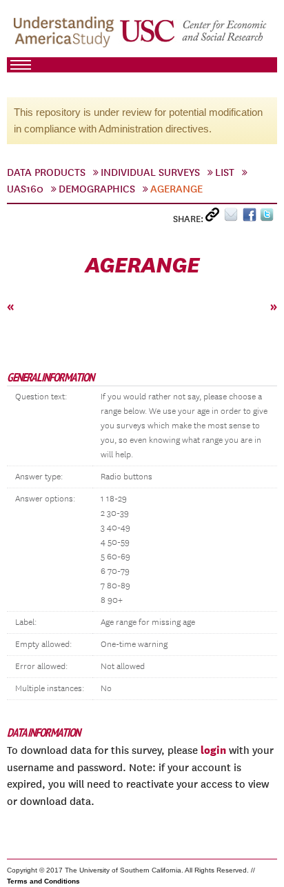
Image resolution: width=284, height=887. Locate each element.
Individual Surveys (150, 172)
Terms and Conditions (43, 881)
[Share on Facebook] (251, 217)
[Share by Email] (233, 217)
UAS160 (25, 189)
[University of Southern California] (194, 35)
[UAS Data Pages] (66, 35)
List (224, 172)
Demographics (97, 189)
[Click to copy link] (214, 217)
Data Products (46, 172)
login (213, 750)
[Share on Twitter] (268, 217)
